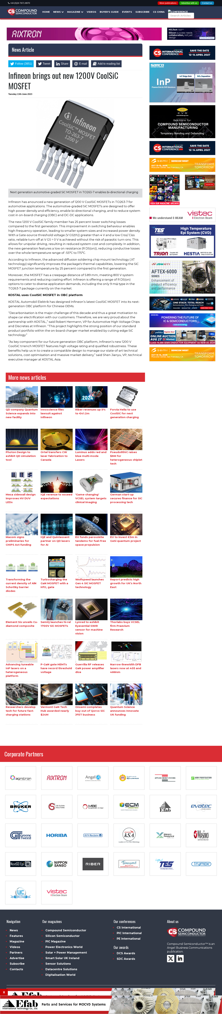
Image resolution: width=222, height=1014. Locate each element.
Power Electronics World (64, 947)
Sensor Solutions (58, 963)
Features (16, 936)
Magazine (74, 11)
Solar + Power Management (66, 952)
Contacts (16, 969)
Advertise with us (189, 3)
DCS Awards (126, 953)
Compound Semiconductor (65, 930)
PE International (128, 938)
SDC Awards (126, 958)
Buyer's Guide (109, 11)
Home (46, 11)
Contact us (207, 3)
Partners (16, 952)
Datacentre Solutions (61, 969)
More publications (168, 3)
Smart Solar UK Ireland (62, 958)
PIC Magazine (55, 941)
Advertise (17, 958)
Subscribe (142, 11)
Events (127, 11)
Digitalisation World (60, 974)
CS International (129, 927)
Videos (91, 11)
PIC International (129, 933)
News (57, 11)
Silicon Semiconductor (62, 936)
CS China (159, 11)
